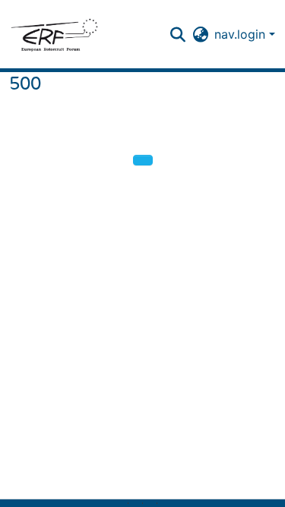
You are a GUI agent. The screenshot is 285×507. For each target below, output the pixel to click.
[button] (54, 34)
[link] (135, 503)
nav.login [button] (241, 34)
